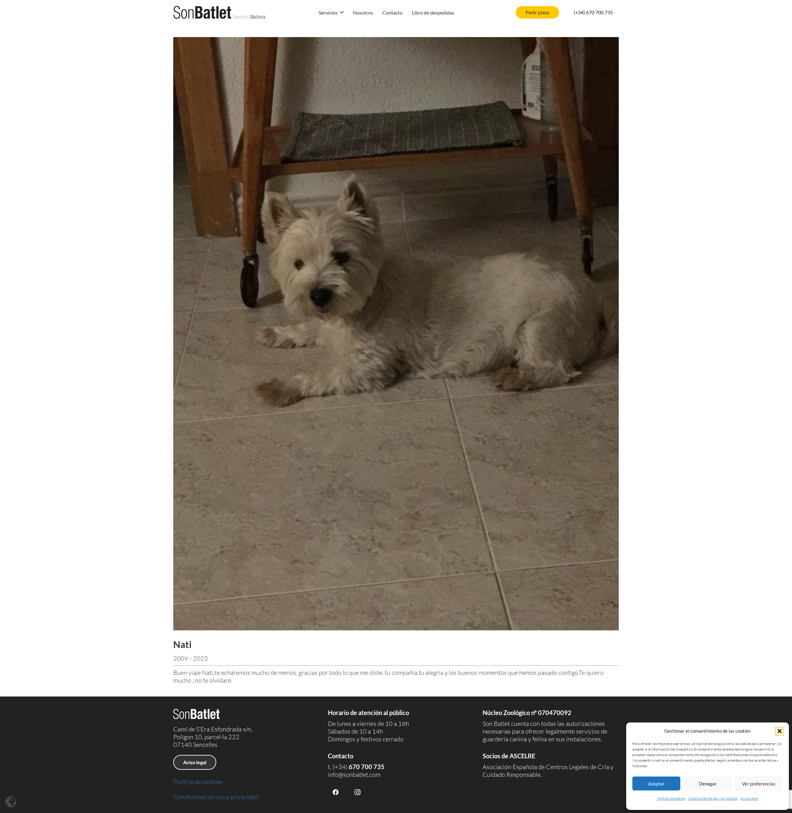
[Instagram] (357, 792)
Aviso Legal (749, 798)
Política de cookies (671, 798)
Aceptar (656, 783)
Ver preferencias (759, 783)
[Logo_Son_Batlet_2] (219, 12)
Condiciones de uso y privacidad (713, 798)
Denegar (708, 783)
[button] (780, 731)
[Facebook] (335, 792)
